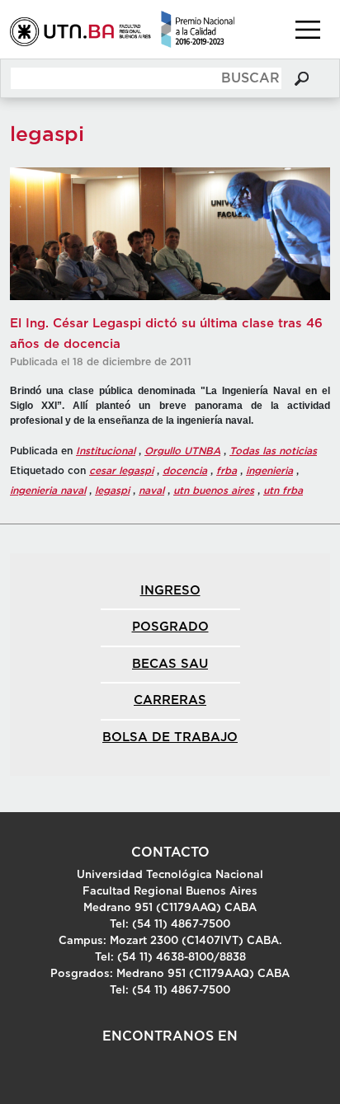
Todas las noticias (273, 451)
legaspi (112, 491)
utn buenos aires (213, 491)
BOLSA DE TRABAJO (170, 737)
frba (226, 471)
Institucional (105, 451)
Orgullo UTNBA (182, 451)
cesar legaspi (121, 471)
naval (151, 491)
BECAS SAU (170, 664)
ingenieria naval (48, 491)
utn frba (283, 491)
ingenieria (269, 471)
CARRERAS (170, 700)
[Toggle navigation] (308, 29)
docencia (185, 471)
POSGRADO (170, 627)
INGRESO (170, 591)
